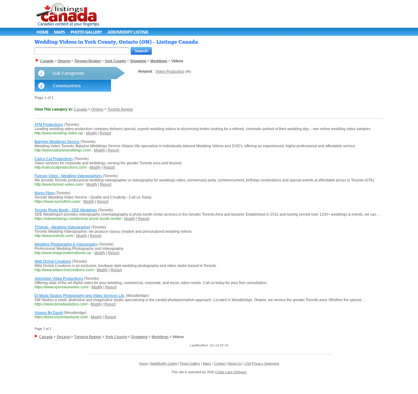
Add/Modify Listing (127, 32)
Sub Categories (68, 73)
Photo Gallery (86, 32)
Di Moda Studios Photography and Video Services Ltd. (80, 296)
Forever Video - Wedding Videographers (68, 176)
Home (42, 32)
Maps (59, 32)
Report (105, 133)
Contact (220, 363)
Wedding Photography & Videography (66, 244)
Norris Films (44, 193)
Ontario (97, 109)
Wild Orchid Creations (53, 261)
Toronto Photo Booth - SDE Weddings (66, 210)
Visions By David (49, 313)
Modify (91, 133)
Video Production (169, 71)
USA (247, 363)
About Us (235, 363)
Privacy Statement (265, 363)
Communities (67, 86)
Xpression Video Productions (59, 278)
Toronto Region (120, 109)
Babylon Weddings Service (57, 142)
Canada (80, 109)
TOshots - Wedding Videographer (62, 227)
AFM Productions (49, 124)
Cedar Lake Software (231, 372)
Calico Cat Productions (54, 159)
